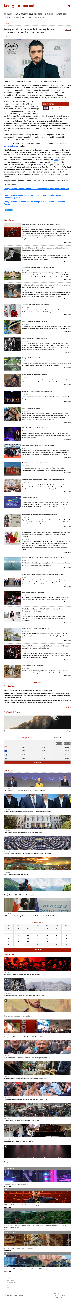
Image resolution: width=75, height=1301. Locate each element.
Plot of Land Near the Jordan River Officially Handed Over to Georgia (43, 574)
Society (24, 14)
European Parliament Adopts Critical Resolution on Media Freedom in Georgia (27, 853)
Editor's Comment (11, 1282)
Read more (67, 242)
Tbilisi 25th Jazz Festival (29, 497)
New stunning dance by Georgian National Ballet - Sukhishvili (22, 974)
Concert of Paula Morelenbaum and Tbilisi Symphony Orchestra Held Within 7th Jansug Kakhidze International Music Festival (46, 647)
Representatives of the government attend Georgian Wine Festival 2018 (25, 1078)
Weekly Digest (10, 1280)
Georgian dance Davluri (11, 1162)
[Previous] (32, 922)
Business (33, 14)
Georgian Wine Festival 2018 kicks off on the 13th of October (22, 1120)
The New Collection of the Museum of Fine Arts (36, 304)
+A (70, 29)
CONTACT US (58, 1298)
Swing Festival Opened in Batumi (32, 358)
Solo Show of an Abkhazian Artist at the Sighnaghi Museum (39, 514)
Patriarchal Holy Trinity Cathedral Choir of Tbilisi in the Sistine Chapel (43, 479)
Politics (58, 14)
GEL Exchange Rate (24, 738)
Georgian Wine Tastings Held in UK (32, 665)
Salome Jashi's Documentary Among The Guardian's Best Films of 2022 (43, 558)
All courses (37, 762)
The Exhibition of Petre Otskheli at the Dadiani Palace (38, 267)
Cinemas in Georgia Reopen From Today (59, 107)
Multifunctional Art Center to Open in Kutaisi (35, 463)
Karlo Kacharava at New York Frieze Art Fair (35, 628)
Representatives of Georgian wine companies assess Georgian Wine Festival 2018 (28, 1057)
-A (66, 29)
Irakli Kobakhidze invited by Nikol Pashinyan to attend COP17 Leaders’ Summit (29, 690)
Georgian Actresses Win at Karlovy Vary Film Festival (38, 445)
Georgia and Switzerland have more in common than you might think (24, 995)
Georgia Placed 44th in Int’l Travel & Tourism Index (19, 895)
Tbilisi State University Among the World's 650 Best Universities (23, 832)
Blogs (65, 14)
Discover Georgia (12, 14)
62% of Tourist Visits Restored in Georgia (16, 874)
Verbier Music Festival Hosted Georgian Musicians (37, 391)
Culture (7, 1189)
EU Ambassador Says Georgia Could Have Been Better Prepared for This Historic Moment (31, 916)
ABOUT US (57, 1293)
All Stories (37, 682)
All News (68, 707)
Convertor (57, 738)
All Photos (68, 731)
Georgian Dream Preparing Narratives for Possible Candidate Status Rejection (27, 811)
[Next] (42, 922)
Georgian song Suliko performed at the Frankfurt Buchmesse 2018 (23, 1037)
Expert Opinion (10, 1285)
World (7, 18)
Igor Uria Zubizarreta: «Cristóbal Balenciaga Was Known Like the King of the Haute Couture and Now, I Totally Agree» (45, 249)
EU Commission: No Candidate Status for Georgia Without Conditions (24, 790)
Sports (30, 18)
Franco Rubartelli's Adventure (31, 408)
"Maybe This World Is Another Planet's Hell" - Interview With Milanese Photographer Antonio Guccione (43, 610)
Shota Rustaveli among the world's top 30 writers (18, 1016)
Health (7, 1287)
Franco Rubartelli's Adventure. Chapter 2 (34, 374)
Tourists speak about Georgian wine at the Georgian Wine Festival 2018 (25, 1099)
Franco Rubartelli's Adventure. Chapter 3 (34, 338)
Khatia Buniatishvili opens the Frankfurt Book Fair (18, 1141)
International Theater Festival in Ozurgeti (34, 428)
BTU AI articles (40, 18)
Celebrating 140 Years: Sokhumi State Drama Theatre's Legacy (41, 224)
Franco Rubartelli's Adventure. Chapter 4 (34, 321)
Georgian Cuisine (45, 14)
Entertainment (18, 18)
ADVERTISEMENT (59, 1295)
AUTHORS (37, 950)
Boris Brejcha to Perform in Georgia (33, 592)
